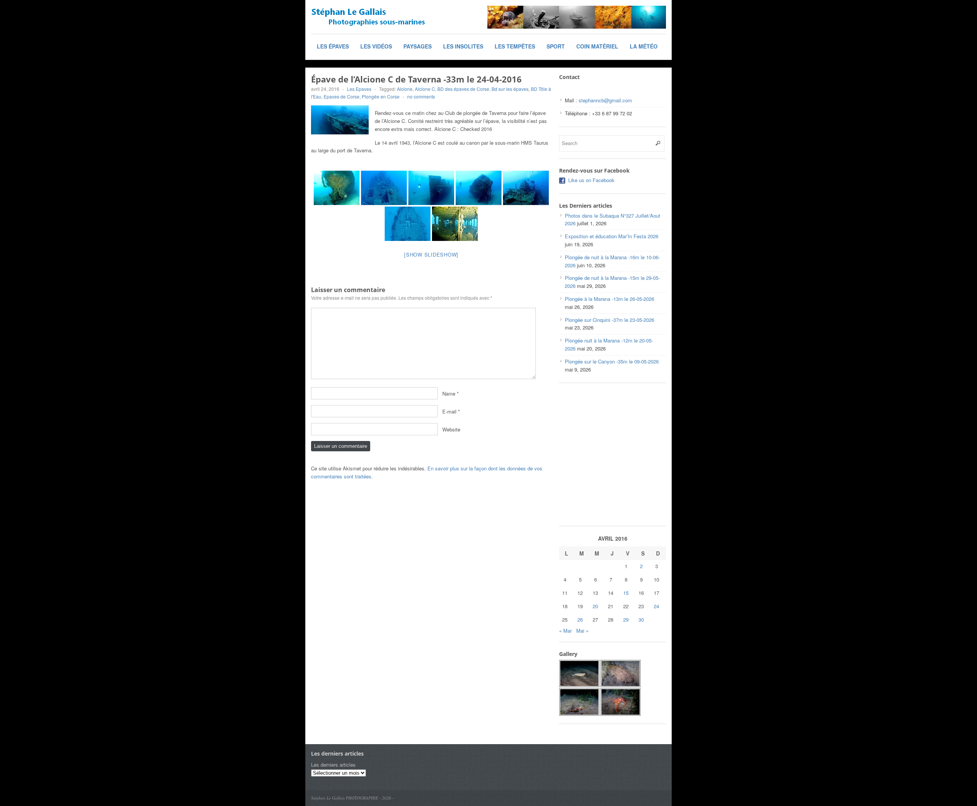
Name (448, 393)
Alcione (405, 89)
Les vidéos (376, 46)
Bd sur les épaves (510, 89)
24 (656, 606)
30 (641, 619)
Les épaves (333, 46)
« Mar (565, 630)
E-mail (449, 411)
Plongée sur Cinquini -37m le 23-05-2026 (609, 319)
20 (595, 606)
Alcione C (425, 89)
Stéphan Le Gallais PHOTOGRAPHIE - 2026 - (352, 798)
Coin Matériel (597, 46)
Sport (556, 46)
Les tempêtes (515, 46)
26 (580, 619)
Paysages (417, 46)
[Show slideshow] (431, 254)
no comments (421, 96)
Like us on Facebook (591, 180)
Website (451, 429)
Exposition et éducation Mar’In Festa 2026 (611, 236)
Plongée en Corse (381, 96)
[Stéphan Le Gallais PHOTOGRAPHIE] (368, 17)
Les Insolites (463, 46)
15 (626, 592)
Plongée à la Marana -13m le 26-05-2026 (609, 298)
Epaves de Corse (342, 96)
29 (626, 619)
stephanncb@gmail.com (605, 100)
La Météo (644, 46)
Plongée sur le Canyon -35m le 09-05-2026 (612, 361)
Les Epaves (359, 89)
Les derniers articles (333, 764)
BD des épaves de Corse (463, 89)
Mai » (582, 630)
